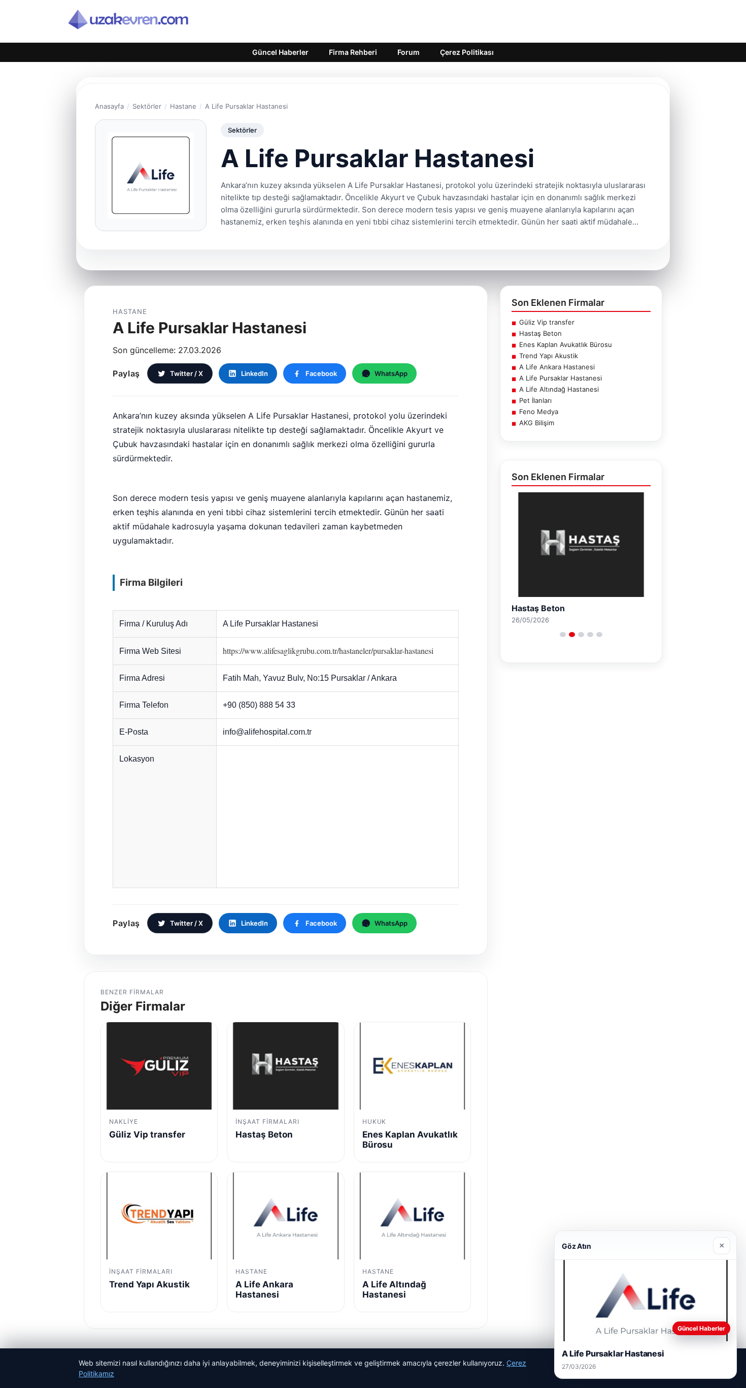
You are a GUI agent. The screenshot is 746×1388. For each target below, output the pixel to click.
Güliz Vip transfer (546, 322)
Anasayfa (109, 106)
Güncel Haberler (280, 52)
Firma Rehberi (353, 52)
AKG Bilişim (536, 423)
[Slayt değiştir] (563, 634)
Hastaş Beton (540, 333)
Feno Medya (538, 411)
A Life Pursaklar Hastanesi (560, 378)
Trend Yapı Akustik (548, 356)
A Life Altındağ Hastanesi (559, 389)
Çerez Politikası (467, 52)
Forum (408, 52)
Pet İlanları (535, 400)
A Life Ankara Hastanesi (557, 367)
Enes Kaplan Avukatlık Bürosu (565, 344)
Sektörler (146, 106)
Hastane (183, 106)
